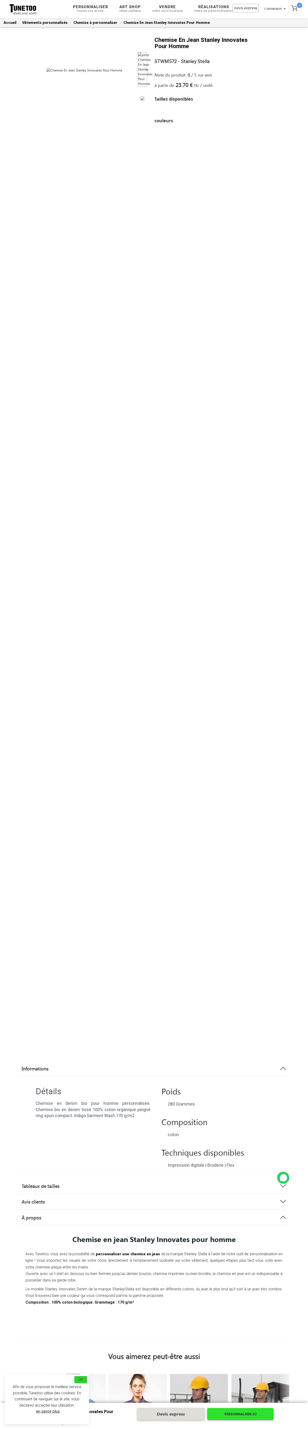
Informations (35, 1068)
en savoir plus (48, 1411)
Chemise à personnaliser (95, 22)
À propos (31, 1217)
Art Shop (130, 9)
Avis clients (33, 1201)
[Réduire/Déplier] (283, 1178)
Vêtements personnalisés (45, 22)
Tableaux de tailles (40, 1186)
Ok (80, 1379)
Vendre (167, 9)
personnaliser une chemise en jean (128, 1253)
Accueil (10, 22)
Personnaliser (90, 9)
